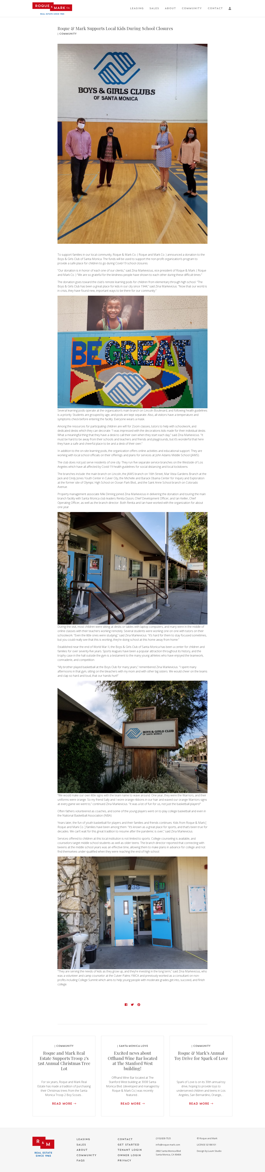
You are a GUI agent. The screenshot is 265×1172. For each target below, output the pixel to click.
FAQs (80, 1160)
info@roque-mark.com (168, 1144)
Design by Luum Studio (209, 1151)
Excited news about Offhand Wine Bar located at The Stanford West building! (132, 1060)
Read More (63, 1103)
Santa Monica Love (133, 1046)
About (170, 8)
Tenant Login (130, 1150)
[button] (231, 8)
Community (192, 8)
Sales (154, 8)
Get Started (128, 1144)
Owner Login (129, 1155)
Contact (215, 8)
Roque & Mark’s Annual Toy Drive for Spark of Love (201, 1055)
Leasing (137, 8)
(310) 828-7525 (163, 1138)
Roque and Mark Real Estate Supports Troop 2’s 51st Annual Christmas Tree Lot (64, 1060)
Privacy (124, 1160)
